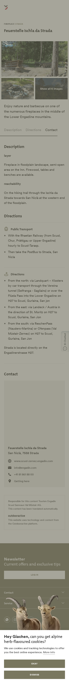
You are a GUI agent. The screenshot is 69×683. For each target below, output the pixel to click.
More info (49, 652)
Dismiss (34, 674)
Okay (34, 663)
